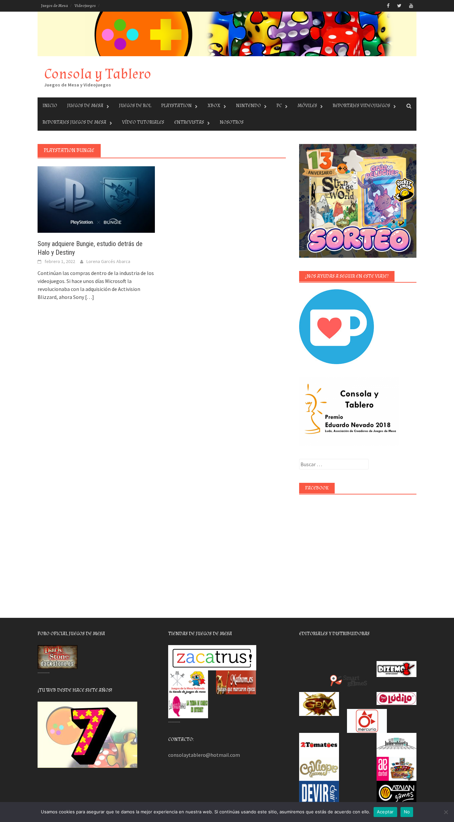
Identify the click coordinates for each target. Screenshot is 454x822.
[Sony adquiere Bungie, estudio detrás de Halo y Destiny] (96, 199)
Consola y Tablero (97, 74)
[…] (89, 297)
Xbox (213, 105)
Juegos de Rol (135, 105)
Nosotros (232, 122)
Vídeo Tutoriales (143, 122)
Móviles (307, 105)
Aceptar (385, 811)
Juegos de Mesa (54, 5)
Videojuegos (85, 5)
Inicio (50, 105)
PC (279, 105)
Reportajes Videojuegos (361, 105)
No (407, 811)
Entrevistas (189, 122)
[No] (445, 812)
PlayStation (176, 105)
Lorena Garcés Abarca (108, 261)
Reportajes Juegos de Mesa (74, 122)
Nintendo (248, 105)
